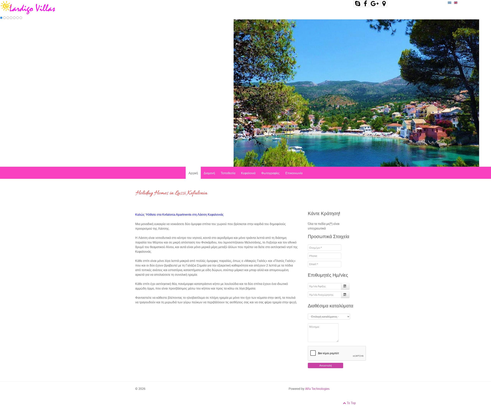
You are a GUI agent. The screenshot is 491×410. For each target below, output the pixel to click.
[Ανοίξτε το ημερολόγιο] (345, 286)
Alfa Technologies (317, 389)
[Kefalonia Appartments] (29, 7)
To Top (351, 403)
